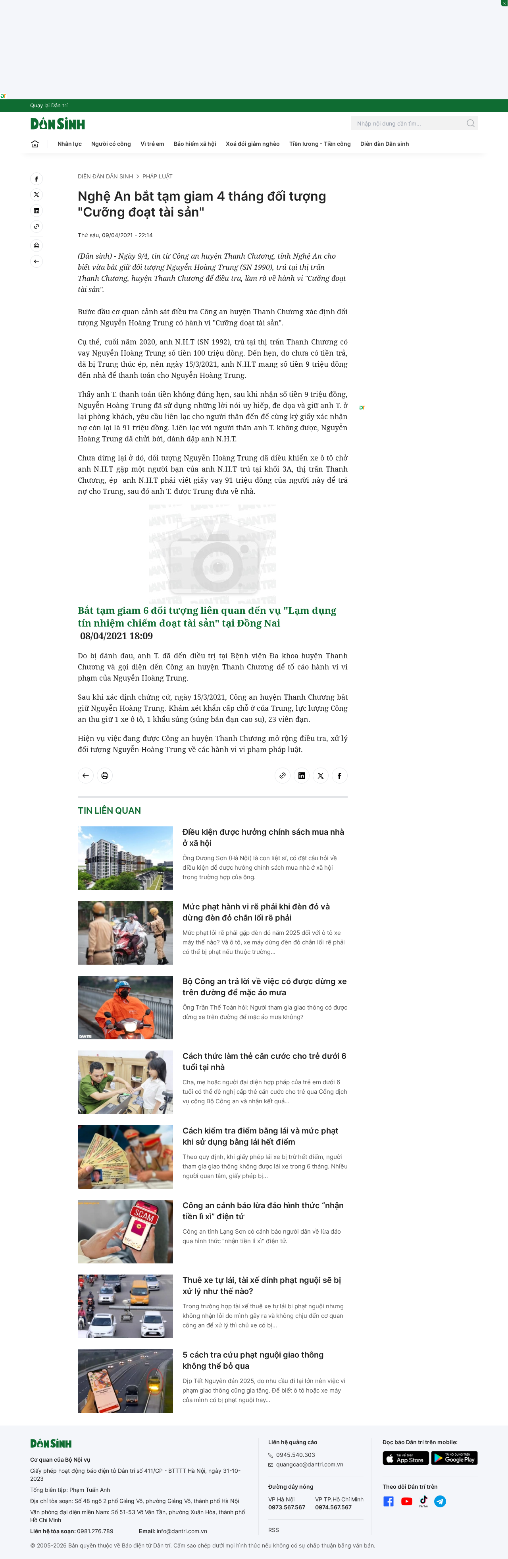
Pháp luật (157, 176)
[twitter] (36, 194)
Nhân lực (70, 143)
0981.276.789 (95, 1531)
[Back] (36, 261)
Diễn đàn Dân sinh (384, 143)
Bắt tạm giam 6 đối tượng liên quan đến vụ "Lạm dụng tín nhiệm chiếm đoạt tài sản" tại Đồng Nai (207, 616)
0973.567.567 (286, 1507)
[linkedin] (36, 210)
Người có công (111, 143)
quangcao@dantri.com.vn (309, 1464)
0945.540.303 (295, 1454)
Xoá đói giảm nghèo (253, 143)
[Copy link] (36, 226)
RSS (273, 1529)
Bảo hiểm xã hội (195, 143)
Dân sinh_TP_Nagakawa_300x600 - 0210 (418, 182)
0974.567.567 (333, 1507)
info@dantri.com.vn (182, 1531)
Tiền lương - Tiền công (320, 143)
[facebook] (36, 178)
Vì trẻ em (152, 143)
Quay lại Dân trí (48, 105)
